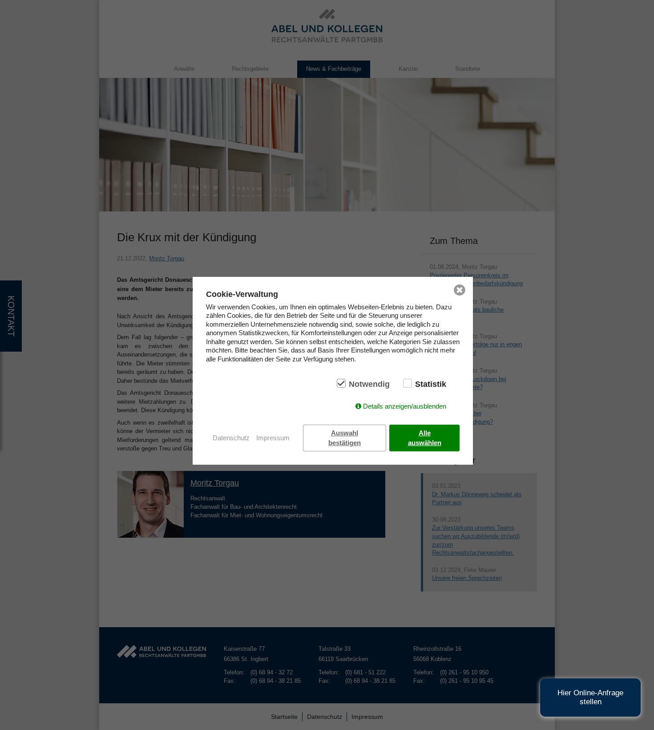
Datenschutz (231, 438)
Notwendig (369, 384)
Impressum (273, 438)
